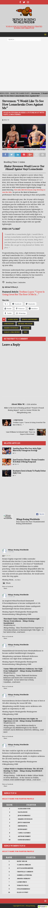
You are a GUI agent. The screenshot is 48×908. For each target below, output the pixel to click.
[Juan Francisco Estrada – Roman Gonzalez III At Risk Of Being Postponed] (6, 462)
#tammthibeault (8, 651)
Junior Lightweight (29, 319)
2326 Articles (32, 404)
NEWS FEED (4, 93)
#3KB (29, 614)
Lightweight (9, 323)
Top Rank (25, 328)
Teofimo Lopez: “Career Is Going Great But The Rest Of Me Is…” (23, 293)
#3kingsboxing (21, 614)
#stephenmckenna (31, 753)
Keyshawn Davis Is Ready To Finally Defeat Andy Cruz (29, 472)
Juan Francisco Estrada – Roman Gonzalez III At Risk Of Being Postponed (28, 461)
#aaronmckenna (8, 701)
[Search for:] (24, 39)
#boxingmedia (20, 612)
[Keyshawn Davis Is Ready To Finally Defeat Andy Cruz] (6, 473)
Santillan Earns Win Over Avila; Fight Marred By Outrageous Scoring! (27, 449)
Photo (8, 583)
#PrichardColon (8, 561)
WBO (25, 332)
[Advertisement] (24, 67)
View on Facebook (7, 586)
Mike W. (6, 120)
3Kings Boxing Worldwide (18, 550)
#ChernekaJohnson (9, 603)
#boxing (5, 580)
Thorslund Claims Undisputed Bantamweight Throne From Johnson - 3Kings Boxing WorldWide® (21, 621)
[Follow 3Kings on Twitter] (24, 2)
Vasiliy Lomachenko (12, 332)
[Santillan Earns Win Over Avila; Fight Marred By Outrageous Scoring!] (6, 451)
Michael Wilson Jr (25, 323)
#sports (12, 612)
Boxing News (13, 319)
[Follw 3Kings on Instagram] (28, 2)
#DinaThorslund (18, 601)
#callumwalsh (14, 753)
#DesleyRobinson (34, 651)
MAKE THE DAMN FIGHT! (20, 93)
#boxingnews (32, 662)
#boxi (11, 580)
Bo (15, 453)
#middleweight (21, 653)
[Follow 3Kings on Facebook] (20, 2)
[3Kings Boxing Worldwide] (8, 516)
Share (5, 588)
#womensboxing (8, 614)
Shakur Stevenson (11, 328)
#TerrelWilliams (21, 566)
